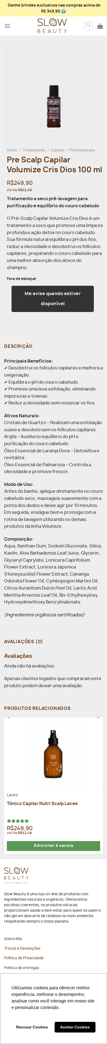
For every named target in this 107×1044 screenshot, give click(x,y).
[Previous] (7, 723)
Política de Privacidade (24, 958)
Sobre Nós (13, 939)
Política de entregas (21, 968)
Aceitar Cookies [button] (75, 1027)
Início (12, 150)
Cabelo (57, 150)
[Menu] (7, 26)
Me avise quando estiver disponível (53, 299)
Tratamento (34, 150)
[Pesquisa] (88, 26)
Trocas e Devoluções (22, 948)
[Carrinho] (100, 26)
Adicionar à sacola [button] (53, 846)
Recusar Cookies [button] (32, 1027)
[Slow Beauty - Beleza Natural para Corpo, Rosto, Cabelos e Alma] (52, 25)
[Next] (99, 723)
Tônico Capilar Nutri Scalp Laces (42, 803)
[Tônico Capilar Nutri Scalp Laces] (53, 753)
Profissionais (82, 150)
